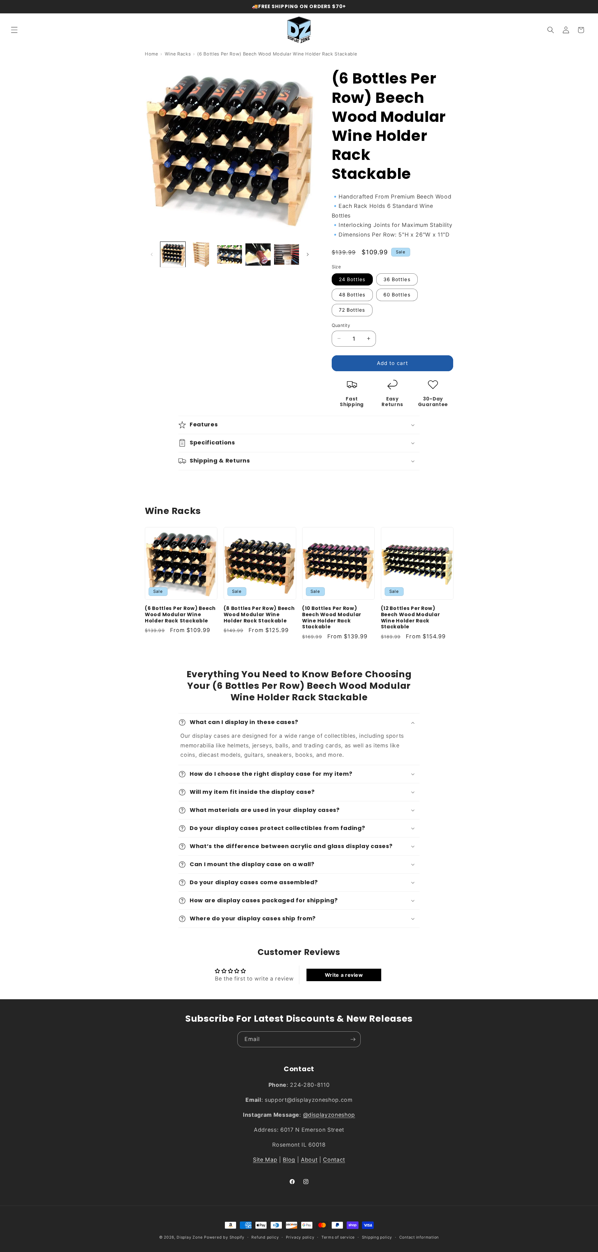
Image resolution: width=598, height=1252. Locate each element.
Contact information (419, 1237)
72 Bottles (352, 310)
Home (151, 53)
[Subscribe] (352, 1039)
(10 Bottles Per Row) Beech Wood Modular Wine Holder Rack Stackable (331, 617)
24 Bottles (352, 279)
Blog (289, 1159)
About (309, 1159)
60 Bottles (397, 295)
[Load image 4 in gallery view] (257, 254)
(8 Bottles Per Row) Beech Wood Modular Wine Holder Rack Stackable (259, 614)
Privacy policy (300, 1237)
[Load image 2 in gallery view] (201, 254)
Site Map (265, 1159)
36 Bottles (397, 279)
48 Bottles (352, 295)
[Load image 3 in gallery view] (229, 254)
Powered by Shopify (224, 1237)
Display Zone (189, 1237)
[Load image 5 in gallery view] (286, 254)
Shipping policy (377, 1237)
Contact (334, 1159)
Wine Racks (178, 53)
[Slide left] (152, 254)
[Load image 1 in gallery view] (172, 254)
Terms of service (338, 1237)
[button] (14, 29)
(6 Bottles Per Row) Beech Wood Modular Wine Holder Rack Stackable (180, 614)
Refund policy (265, 1237)
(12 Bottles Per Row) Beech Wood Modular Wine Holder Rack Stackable (410, 617)
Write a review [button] (344, 975)
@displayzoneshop (329, 1114)
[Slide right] (308, 254)
